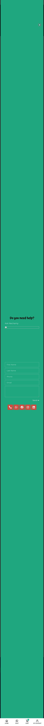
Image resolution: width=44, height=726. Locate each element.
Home (6, 723)
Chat (17, 723)
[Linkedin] (33, 407)
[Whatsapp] (16, 407)
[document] (22, 363)
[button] (40, 25)
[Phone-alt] (10, 407)
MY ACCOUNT (37, 723)
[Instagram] (28, 407)
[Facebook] (22, 407)
